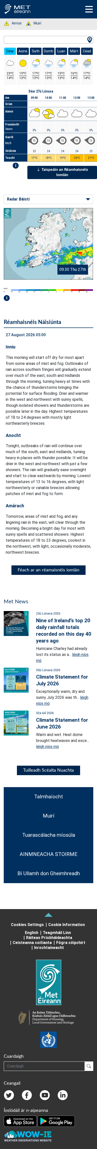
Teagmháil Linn (57, 932)
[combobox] (48, 40)
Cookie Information (66, 924)
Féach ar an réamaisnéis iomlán (48, 570)
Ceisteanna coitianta (32, 942)
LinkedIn (63, 1095)
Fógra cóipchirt (70, 942)
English (31, 932)
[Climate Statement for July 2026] (16, 679)
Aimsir (14, 23)
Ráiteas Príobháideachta (49, 937)
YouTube (45, 1095)
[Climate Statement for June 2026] (16, 723)
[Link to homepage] (48, 982)
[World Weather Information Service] (48, 1040)
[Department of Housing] (48, 1018)
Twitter (9, 1095)
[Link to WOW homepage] (28, 1136)
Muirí (34, 23)
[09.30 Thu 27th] (48, 243)
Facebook (27, 1095)
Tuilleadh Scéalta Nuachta (48, 770)
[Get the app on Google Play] (56, 1121)
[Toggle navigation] (89, 9)
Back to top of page (48, 915)
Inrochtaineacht (49, 947)
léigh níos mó (47, 746)
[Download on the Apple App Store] (21, 1121)
